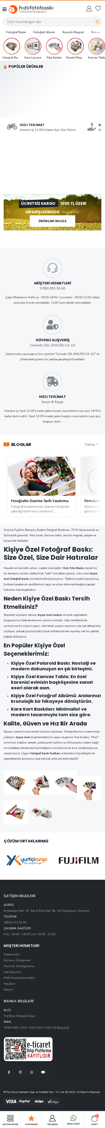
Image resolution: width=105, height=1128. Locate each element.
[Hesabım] (89, 8)
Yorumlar (31, 1124)
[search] (98, 22)
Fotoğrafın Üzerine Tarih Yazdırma (39, 501)
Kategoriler (10, 1124)
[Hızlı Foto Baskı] (26, 9)
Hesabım (9, 984)
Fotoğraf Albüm (44, 32)
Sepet (94, 1120)
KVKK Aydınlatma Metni (19, 978)
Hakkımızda (11, 954)
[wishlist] (98, 8)
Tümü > (91, 444)
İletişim (8, 990)
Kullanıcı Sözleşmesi (17, 960)
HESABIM (52, 1124)
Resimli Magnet (73, 32)
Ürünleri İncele (52, 221)
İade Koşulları (12, 972)
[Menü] (4, 9)
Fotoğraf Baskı (16, 32)
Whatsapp (73, 1123)
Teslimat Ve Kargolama (19, 966)
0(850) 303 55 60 (15, 922)
